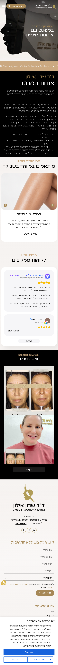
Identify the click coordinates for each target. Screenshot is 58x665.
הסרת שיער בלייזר (29, 214)
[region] (29, 641)
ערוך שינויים (39, 659)
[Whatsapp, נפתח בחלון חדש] (34, 530)
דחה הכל (15, 659)
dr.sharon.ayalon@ (29, 355)
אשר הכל (29, 652)
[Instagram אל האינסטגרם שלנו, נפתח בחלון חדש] (29, 530)
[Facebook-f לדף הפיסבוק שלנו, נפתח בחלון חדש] (23, 530)
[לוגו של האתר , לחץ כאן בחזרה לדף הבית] (45, 6)
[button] (3, 582)
